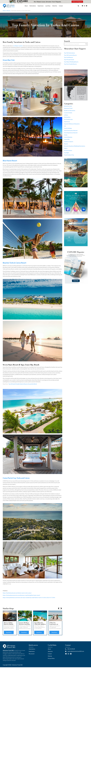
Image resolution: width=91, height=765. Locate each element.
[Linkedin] (86, 5)
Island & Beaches (68, 137)
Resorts (8, 10)
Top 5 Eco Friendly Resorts (70, 64)
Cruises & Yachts (68, 112)
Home (4, 10)
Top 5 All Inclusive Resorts (70, 55)
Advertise (54, 5)
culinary (66, 115)
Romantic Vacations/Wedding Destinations (74, 146)
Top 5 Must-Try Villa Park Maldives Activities (40, 624)
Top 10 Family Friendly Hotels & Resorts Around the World (23, 384)
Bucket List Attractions (69, 110)
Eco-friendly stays (68, 119)
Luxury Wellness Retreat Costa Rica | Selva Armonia (25, 624)
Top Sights (66, 152)
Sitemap (50, 656)
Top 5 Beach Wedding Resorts (71, 61)
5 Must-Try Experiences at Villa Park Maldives (55, 624)
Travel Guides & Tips (69, 155)
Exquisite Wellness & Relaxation (72, 123)
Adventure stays (68, 106)
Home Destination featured (70, 130)
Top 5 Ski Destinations (69, 53)
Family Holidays (68, 128)
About (26, 5)
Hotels (65, 135)
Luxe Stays (47, 5)
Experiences (41, 5)
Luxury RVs (67, 139)
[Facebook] (82, 5)
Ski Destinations (68, 150)
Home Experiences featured (70, 132)
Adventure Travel (68, 108)
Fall (65, 126)
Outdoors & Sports (68, 141)
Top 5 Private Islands (69, 59)
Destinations (33, 5)
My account (31, 653)
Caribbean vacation (18, 45)
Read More (8, 632)
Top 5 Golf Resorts (68, 57)
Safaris (65, 148)
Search (86, 44)
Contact (61, 5)
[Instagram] (84, 5)
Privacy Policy (51, 658)
